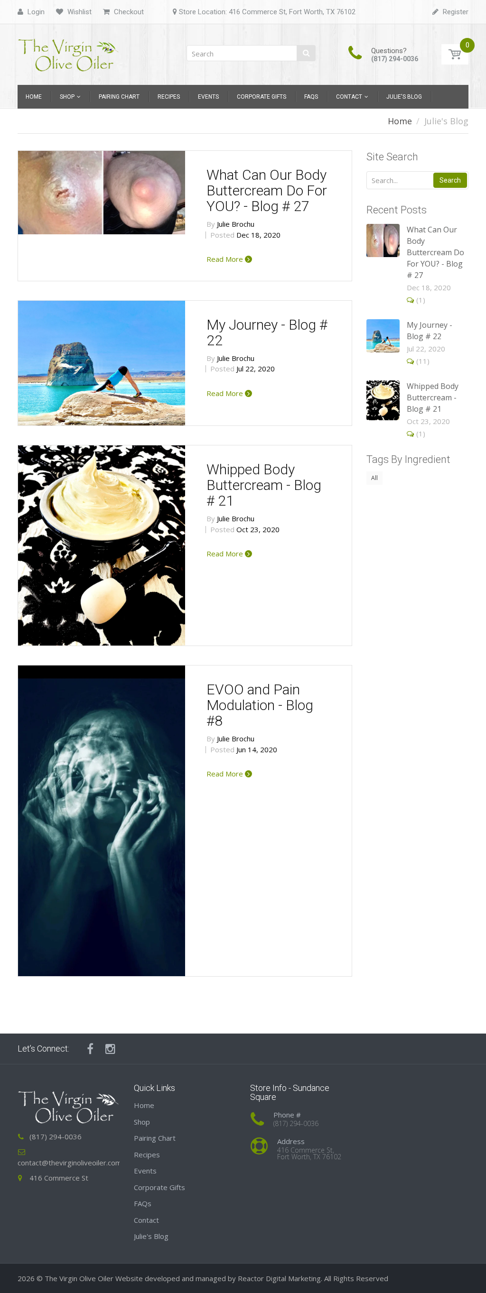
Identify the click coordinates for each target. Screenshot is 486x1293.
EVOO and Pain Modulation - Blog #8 (259, 705)
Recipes (147, 1154)
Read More (225, 259)
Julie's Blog (151, 1236)
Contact (146, 1220)
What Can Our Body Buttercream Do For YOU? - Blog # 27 (266, 190)
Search (450, 180)
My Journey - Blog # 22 (266, 332)
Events (145, 1170)
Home (400, 121)
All (374, 478)
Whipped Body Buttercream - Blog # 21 (263, 485)
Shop (142, 1122)
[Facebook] (90, 1049)
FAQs (142, 1203)
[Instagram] (110, 1049)
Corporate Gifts (159, 1187)
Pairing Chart (155, 1138)
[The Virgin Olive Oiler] (69, 51)
